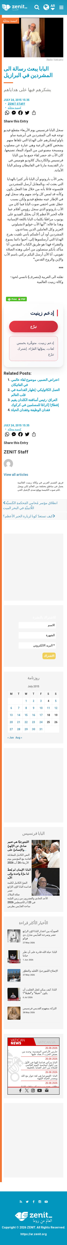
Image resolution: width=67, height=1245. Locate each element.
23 (33, 722)
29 (26, 729)
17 (40, 715)
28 (18, 729)
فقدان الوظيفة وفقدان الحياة (30, 410)
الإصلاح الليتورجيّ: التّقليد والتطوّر (40, 970)
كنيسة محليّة (10, 21)
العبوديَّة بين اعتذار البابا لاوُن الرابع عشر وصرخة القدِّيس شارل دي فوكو (40, 935)
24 (40, 722)
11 (48, 708)
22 (26, 722)
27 (11, 729)
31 (40, 729)
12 (55, 708)
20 (11, 722)
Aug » (18, 737)
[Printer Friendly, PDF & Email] (16, 299)
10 (40, 708)
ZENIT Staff (16, 103)
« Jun (10, 737)
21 (18, 722)
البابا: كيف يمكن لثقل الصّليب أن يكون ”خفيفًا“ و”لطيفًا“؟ (40, 991)
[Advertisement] (33, 567)
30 (33, 729)
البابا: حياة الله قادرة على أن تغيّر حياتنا (40, 953)
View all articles (16, 475)
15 (26, 715)
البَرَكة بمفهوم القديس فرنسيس (40, 1008)
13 (11, 715)
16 (33, 715)
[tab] (21, 1041)
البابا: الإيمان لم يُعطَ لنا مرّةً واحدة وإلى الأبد (19, 873)
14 (18, 715)
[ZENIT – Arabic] (19, 7)
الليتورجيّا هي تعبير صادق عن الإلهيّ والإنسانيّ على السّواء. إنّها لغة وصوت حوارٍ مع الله (18, 849)
